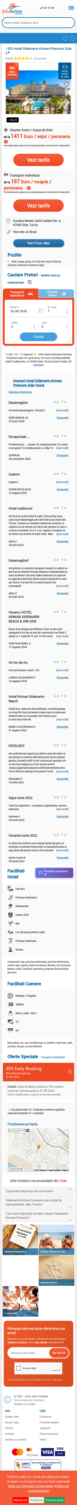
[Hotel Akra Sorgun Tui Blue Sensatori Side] (72, 38)
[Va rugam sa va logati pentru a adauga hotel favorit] (63, 84)
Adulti (14, 322)
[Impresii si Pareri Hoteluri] (56, 1270)
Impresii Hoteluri (49, 1282)
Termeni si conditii (24, 1404)
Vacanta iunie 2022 (23, 835)
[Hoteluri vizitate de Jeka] (56, 1240)
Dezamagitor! (19, 560)
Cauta (38, 336)
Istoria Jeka (12, 1422)
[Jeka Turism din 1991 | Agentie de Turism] (12, 13)
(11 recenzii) (40, 58)
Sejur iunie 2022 (21, 797)
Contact (9, 1434)
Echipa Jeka (12, 1416)
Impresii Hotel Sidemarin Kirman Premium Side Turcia (37, 382)
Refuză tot (20, 1500)
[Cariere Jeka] (20, 1301)
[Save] (30, 281)
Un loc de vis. (18, 662)
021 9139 (48, 7)
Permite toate (55, 1500)
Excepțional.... (19, 436)
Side (63, 1180)
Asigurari (45, 1428)
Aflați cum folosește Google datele (30, 1486)
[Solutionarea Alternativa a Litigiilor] (38, 1470)
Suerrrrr (14, 474)
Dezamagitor (18, 402)
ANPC (43, 1439)
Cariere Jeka (10, 1313)
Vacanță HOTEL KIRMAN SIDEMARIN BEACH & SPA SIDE (24, 616)
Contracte (45, 1416)
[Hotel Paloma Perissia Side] (65, 38)
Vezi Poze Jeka (38, 243)
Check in (14, 307)
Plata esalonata (49, 1434)
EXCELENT (17, 745)
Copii (44, 322)
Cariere (9, 1428)
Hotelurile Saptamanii (15, 1251)
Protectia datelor (49, 1422)
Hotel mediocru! (20, 508)
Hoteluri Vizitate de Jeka (53, 1251)
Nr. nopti (52, 307)
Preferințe (36, 1500)
